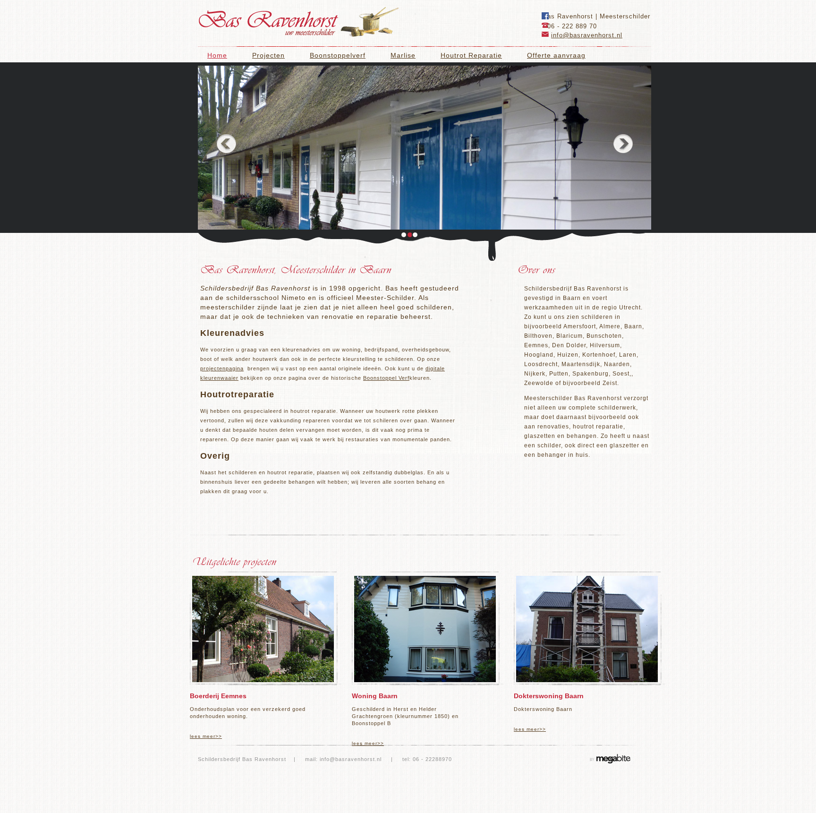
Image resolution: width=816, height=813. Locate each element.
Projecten (268, 55)
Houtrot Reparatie (471, 55)
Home (217, 55)
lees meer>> (206, 736)
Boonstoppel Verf (386, 378)
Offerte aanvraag (556, 55)
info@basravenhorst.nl (586, 35)
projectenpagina (222, 368)
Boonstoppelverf (338, 55)
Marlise (403, 55)
